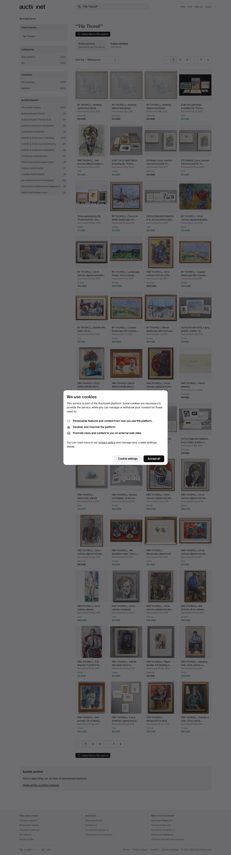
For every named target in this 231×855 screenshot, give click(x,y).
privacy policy (106, 442)
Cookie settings (127, 458)
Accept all (154, 458)
